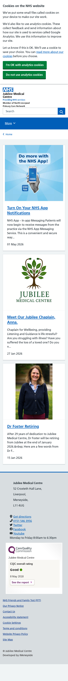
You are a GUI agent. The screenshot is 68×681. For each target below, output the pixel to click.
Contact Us (9, 611)
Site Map (8, 639)
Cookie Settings (12, 622)
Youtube (18, 533)
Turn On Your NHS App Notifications (27, 210)
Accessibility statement (15, 617)
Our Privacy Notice (13, 606)
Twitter (17, 525)
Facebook (19, 529)
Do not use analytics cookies (24, 74)
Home (9, 134)
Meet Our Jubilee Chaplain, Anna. (31, 320)
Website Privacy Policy (15, 634)
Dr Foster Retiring (23, 426)
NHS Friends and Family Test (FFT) (22, 600)
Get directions (22, 516)
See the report (20, 582)
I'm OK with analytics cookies (25, 65)
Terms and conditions (15, 628)
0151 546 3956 (22, 521)
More (9, 123)
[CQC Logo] (20, 552)
